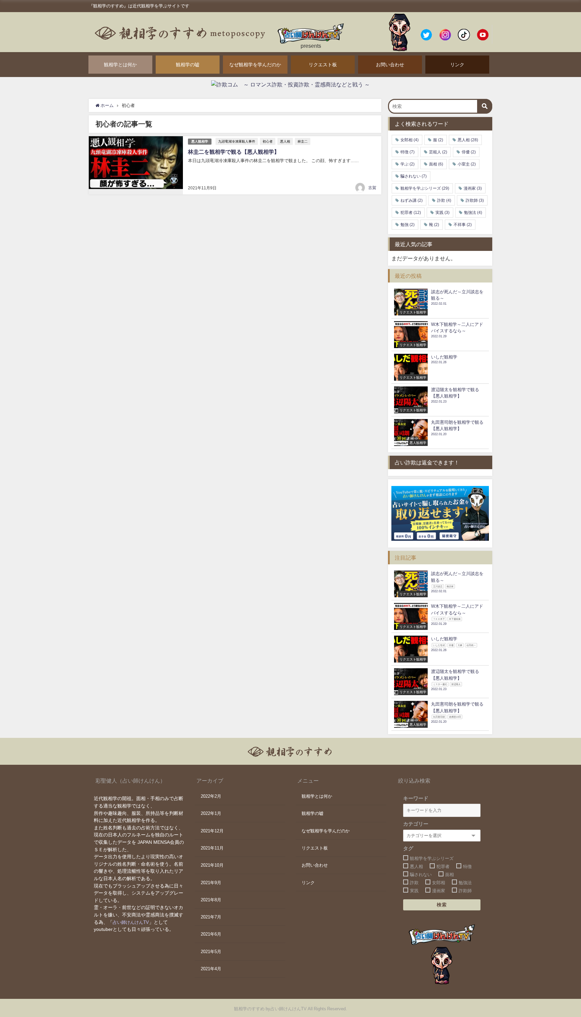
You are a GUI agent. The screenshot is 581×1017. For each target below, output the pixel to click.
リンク (457, 64)
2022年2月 (211, 796)
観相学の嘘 (187, 64)
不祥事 (463, 225)
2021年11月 (212, 848)
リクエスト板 (323, 64)
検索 (442, 904)
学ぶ (407, 164)
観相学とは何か (120, 64)
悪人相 (285, 141)
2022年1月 (211, 813)
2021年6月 (211, 934)
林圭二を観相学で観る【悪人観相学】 (233, 151)
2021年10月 (212, 865)
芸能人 (438, 152)
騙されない (413, 176)
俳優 (469, 152)
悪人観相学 (199, 141)
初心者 (268, 141)
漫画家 (473, 188)
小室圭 (467, 164)
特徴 (407, 152)
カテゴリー (415, 823)
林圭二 (303, 141)
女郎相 (409, 140)
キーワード (415, 798)
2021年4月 (211, 969)
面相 (436, 164)
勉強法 (473, 213)
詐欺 (444, 200)
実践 (442, 213)
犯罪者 (410, 213)
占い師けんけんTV (131, 922)
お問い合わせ (390, 64)
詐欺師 (475, 200)
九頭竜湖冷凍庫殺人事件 (236, 141)
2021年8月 (211, 900)
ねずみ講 (411, 200)
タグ (408, 848)
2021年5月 (211, 951)
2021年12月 (212, 831)
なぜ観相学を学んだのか (255, 64)
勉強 (407, 225)
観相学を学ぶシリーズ (424, 188)
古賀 (372, 188)
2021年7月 (211, 917)
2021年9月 (211, 882)
